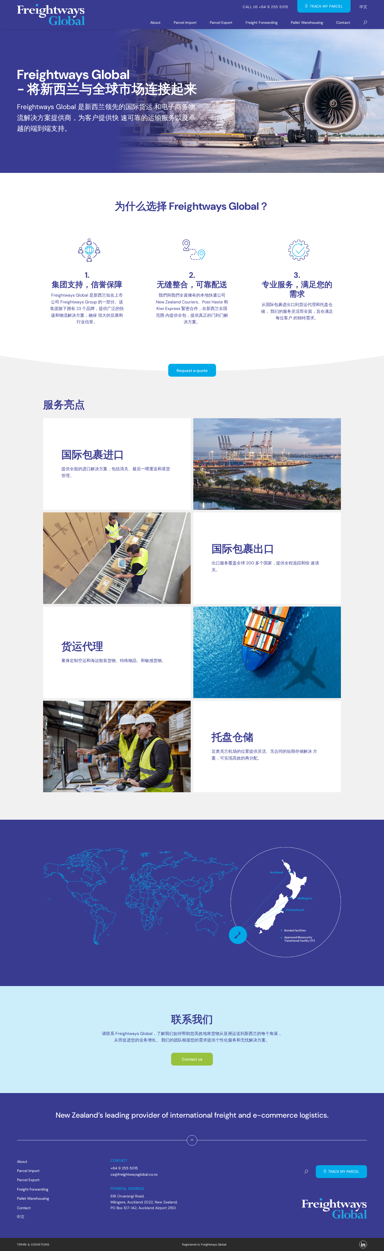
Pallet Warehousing (307, 22)
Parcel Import (185, 22)
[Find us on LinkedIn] (363, 1244)
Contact (343, 22)
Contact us (192, 1059)
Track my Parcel (326, 6)
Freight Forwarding (262, 22)
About (155, 22)
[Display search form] (365, 22)
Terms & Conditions (33, 1244)
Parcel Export (221, 22)
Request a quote (192, 370)
